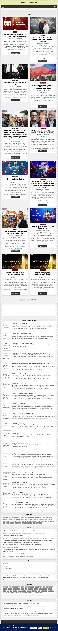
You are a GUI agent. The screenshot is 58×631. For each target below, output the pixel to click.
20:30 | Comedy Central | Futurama (20, 502)
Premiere (15, 521)
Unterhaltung (18, 523)
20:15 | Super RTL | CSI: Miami (19, 423)
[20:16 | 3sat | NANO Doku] (7, 499)
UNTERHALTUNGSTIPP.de (29, 3)
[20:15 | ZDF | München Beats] (7, 459)
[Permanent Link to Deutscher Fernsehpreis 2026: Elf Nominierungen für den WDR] (15, 261)
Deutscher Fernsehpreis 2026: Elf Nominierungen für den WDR (15, 273)
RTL (36, 521)
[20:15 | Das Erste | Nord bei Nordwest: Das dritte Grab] (7, 350)
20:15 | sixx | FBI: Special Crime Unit (20, 482)
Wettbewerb (38, 523)
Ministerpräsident (43, 519)
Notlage (49, 519)
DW (35, 517)
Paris (11, 521)
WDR (34, 523)
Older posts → (34, 299)
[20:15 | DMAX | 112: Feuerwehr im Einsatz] (7, 340)
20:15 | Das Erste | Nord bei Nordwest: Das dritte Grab (24, 343)
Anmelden (5, 563)
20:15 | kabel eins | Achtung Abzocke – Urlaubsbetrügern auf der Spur (28, 472)
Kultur (22, 519)
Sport (7, 523)
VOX (31, 523)
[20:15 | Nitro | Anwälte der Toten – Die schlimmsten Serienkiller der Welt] (7, 360)
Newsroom (17, 40)
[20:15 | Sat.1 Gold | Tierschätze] (7, 410)
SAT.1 (39, 521)
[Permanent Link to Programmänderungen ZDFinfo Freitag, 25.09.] (15, 71)
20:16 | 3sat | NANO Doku (17, 492)
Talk (10, 523)
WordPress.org (6, 571)
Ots (8, 521)
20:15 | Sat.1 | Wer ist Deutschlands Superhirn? (23, 413)
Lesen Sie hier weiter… (20, 49)
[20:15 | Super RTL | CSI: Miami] (7, 430)
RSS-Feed (11, 38)
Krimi (19, 519)
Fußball (5, 519)
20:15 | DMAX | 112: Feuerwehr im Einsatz (21, 333)
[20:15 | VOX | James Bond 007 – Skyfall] (7, 450)
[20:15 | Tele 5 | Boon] (7, 440)
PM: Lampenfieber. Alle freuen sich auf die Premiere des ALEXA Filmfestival (15, 35)
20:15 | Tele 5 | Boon (16, 433)
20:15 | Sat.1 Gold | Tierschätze (19, 403)
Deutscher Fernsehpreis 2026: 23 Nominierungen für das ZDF (42, 273)
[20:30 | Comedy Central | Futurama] (7, 509)
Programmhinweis (22, 521)
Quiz (33, 521)
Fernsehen (16, 80)
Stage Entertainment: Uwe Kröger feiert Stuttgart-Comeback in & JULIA (15, 232)
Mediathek (36, 519)
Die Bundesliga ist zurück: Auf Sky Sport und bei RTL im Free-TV (42, 227)
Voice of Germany (25, 523)
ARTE (10, 517)
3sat (4, 517)
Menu (5, 7)
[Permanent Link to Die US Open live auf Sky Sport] (15, 168)
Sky (4, 523)
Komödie (14, 519)
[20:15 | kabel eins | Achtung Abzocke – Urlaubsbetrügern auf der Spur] (7, 479)
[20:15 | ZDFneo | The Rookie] (7, 469)
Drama (22, 517)
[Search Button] (55, 7)
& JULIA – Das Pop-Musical (15, 248)
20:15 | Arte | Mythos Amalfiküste (19, 323)
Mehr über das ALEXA (15, 51)
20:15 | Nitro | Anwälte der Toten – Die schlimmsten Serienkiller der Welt (29, 353)
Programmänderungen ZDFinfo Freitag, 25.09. (15, 83)
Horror (10, 519)
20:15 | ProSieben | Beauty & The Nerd (20, 373)
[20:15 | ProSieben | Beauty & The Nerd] (7, 380)
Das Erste (14, 517)
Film (16, 32)
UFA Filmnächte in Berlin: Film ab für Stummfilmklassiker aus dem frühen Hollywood (42, 39)
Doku (19, 517)
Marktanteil (30, 519)
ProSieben (29, 521)
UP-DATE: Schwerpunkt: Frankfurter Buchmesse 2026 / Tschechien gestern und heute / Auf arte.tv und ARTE (42, 87)
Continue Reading (15, 53)
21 (28, 299)
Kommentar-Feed (7, 568)
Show (53, 521)
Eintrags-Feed (6, 566)
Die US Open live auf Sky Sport (15, 179)
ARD (7, 517)
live (26, 519)
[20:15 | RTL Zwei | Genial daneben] (7, 390)
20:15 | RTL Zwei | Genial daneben (20, 383)
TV (13, 523)
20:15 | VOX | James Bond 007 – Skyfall (21, 443)
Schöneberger (44, 521)
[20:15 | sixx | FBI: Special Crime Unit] (7, 489)
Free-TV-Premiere (49, 517)
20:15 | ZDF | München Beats (18, 453)
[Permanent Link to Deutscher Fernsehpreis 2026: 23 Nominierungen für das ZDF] (43, 261)
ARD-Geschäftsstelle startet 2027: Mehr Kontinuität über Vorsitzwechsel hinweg (42, 132)
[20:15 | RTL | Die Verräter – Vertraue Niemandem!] (7, 400)
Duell (33, 517)
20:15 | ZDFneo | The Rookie (18, 463)
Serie (49, 521)
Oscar (4, 521)
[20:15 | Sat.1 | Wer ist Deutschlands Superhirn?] (7, 420)
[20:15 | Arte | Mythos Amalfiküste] (7, 330)
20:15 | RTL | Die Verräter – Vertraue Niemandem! (23, 393)
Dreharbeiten (27, 517)
